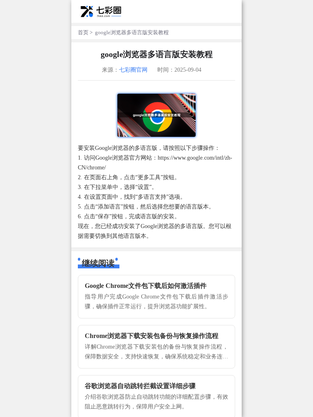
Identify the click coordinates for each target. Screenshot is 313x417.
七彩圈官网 (133, 70)
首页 (83, 32)
